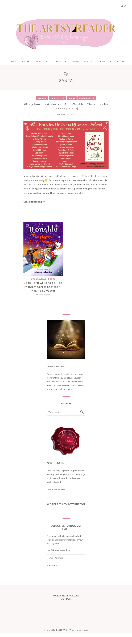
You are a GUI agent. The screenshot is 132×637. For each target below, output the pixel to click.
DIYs (38, 61)
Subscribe (52, 565)
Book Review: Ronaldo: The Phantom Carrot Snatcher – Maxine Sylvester (43, 286)
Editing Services (82, 61)
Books (25, 61)
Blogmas (42, 98)
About (101, 61)
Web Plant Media (79, 630)
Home (13, 61)
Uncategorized (86, 98)
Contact (115, 61)
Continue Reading (32, 201)
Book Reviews (57, 98)
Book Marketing (56, 61)
